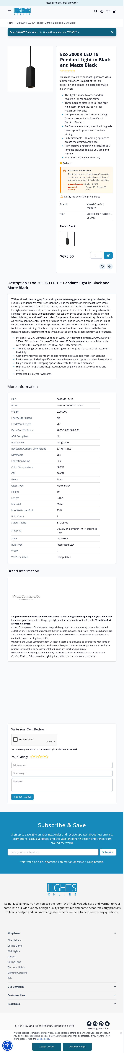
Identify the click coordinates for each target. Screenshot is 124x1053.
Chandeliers (14, 940)
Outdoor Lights (16, 967)
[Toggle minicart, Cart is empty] (114, 11)
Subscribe (108, 852)
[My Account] (102, 11)
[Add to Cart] (108, 255)
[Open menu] (9, 11)
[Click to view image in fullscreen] (30, 68)
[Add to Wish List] (102, 266)
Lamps (11, 956)
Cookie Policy (43, 1038)
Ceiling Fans (14, 962)
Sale (10, 978)
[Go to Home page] (22, 11)
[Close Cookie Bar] (121, 1033)
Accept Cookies (46, 1046)
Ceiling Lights (15, 945)
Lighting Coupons (18, 972)
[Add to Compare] (110, 266)
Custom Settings (77, 1046)
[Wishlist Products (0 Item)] (108, 11)
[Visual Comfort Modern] (62, 598)
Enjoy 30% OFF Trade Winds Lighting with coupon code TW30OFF (43, 32)
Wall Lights (14, 951)
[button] (62, 933)
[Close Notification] (112, 32)
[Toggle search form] (95, 11)
